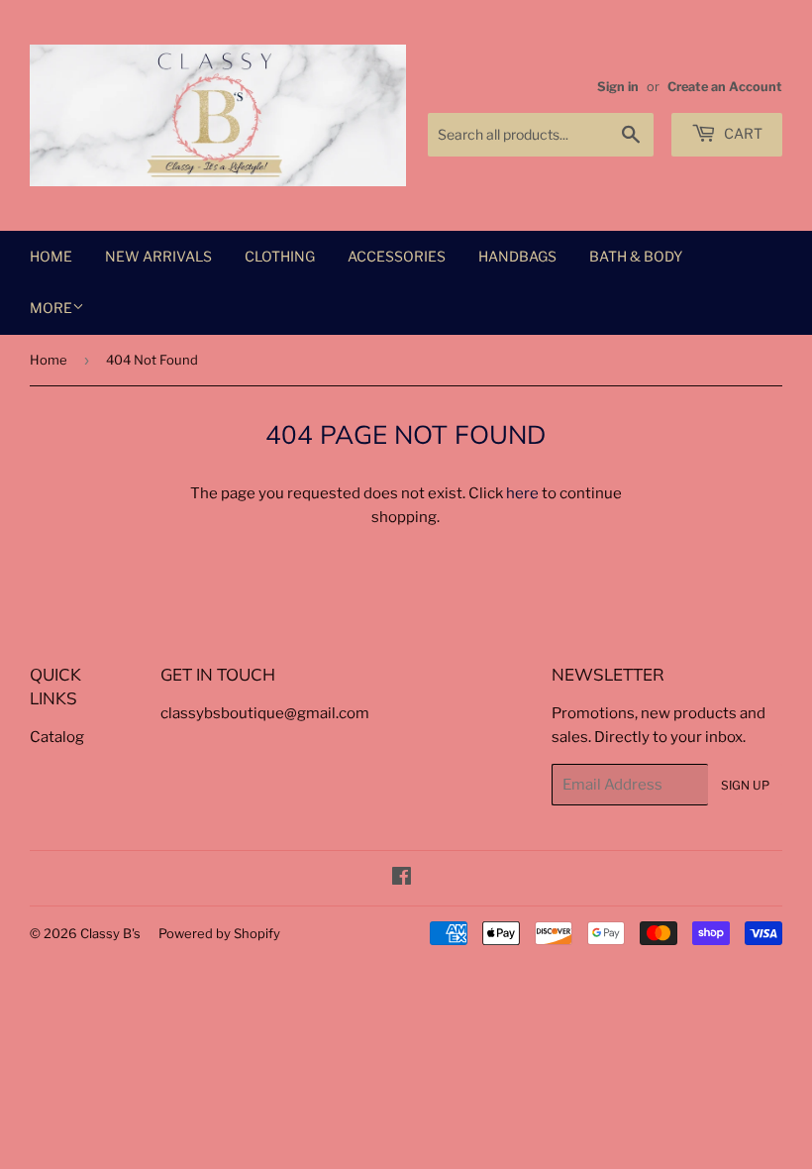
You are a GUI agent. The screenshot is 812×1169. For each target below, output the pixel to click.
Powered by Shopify (219, 933)
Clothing (280, 256)
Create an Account (724, 86)
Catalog (57, 737)
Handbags (517, 256)
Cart (741, 133)
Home (51, 256)
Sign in (618, 86)
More (51, 307)
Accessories (397, 256)
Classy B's (110, 933)
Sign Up (745, 785)
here (522, 493)
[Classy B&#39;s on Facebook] (401, 879)
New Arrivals (158, 256)
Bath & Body (635, 256)
